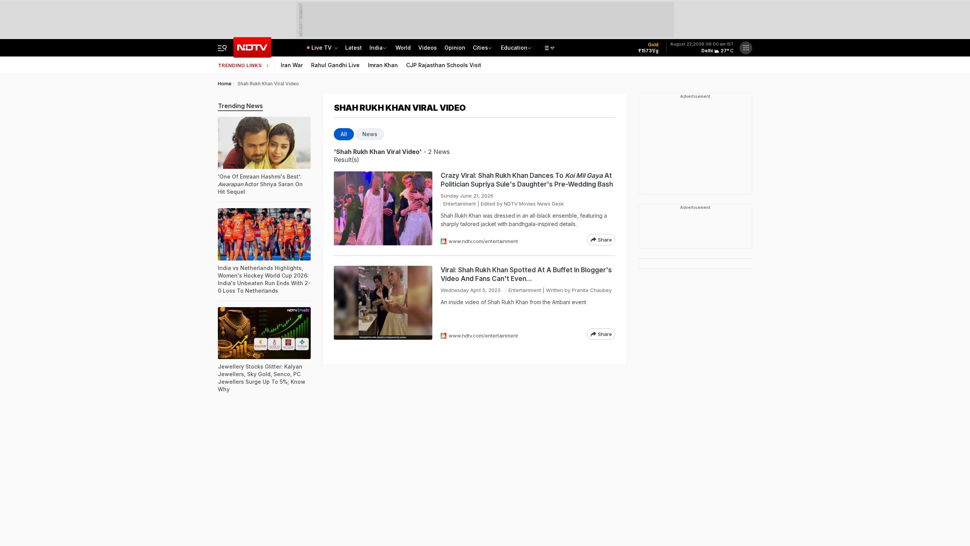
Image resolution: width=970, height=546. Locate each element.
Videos (427, 47)
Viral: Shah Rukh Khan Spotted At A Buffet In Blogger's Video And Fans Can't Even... (526, 274)
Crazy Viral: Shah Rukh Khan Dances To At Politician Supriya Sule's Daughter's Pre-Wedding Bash (527, 180)
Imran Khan (383, 65)
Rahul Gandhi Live (335, 65)
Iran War (292, 65)
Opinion (454, 47)
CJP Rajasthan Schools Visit (443, 65)
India (376, 47)
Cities (480, 47)
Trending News (240, 106)
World (403, 47)
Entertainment (459, 204)
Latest (353, 47)
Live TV (322, 47)
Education (514, 47)
